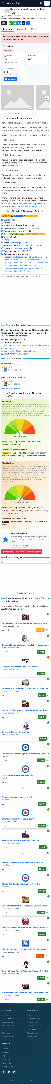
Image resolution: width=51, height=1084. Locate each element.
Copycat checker (33, 1022)
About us (4, 1048)
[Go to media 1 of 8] (15, 113)
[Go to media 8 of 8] (35, 113)
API (2, 1029)
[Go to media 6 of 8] (29, 113)
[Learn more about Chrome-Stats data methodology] (31, 248)
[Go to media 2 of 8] (18, 113)
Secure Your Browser (20, 546)
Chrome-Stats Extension (10, 1019)
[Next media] (46, 97)
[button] (3, 3)
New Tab (7, 16)
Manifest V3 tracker (34, 1026)
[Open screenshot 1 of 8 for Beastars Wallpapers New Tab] (17, 97)
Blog (3, 1056)
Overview (7, 29)
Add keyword (32, 1037)
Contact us (5, 1059)
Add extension (32, 1033)
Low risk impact (17, 234)
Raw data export (7, 1037)
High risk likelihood (35, 234)
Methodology (6, 1052)
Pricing (29, 1015)
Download (21, 29)
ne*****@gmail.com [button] (19, 242)
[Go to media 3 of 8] (21, 113)
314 (12, 222)
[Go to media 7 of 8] (32, 113)
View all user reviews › (11, 388)
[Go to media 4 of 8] (24, 113)
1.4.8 (14, 228)
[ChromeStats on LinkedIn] (3, 1072)
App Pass (5, 1015)
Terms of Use (6, 1063)
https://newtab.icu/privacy (30, 206)
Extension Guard (7, 1022)
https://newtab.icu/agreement (30, 203)
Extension (17, 16)
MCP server (5, 1033)
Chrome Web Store (19, 248)
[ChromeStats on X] (14, 1072)
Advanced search (33, 1019)
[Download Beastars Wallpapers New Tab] (14, 74)
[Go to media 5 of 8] (27, 113)
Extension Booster (8, 1026)
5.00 (21, 225)
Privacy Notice (7, 1066)
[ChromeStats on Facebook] (9, 1072)
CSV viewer (31, 1029)
